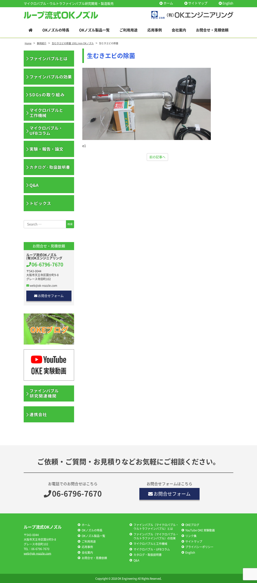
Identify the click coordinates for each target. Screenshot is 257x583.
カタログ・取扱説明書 (148, 554)
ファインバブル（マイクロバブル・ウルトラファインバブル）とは (156, 526)
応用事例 (87, 546)
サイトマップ (197, 3)
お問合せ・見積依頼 (94, 558)
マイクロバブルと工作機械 (150, 543)
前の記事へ (157, 157)
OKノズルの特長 (92, 530)
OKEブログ (192, 524)
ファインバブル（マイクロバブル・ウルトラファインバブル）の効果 (156, 536)
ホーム (168, 3)
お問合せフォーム (51, 295)
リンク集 (191, 535)
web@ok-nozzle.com (43, 285)
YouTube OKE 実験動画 (200, 530)
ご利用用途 (89, 541)
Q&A (136, 560)
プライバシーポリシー (199, 546)
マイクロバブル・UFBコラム (152, 549)
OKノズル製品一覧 (93, 535)
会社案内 (87, 552)
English (227, 3)
